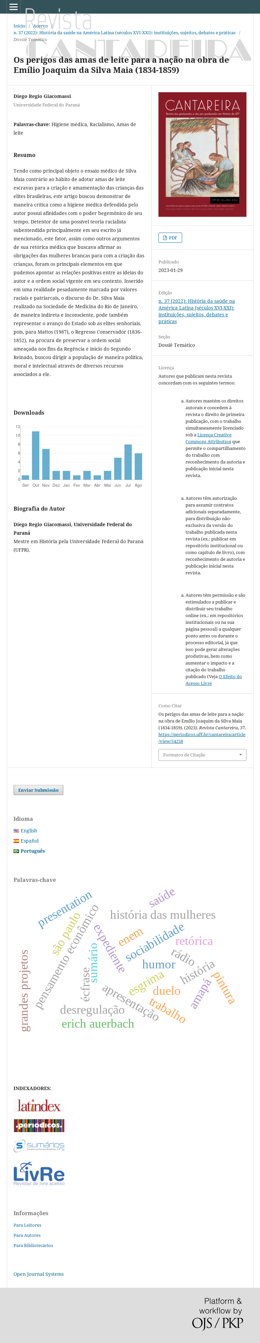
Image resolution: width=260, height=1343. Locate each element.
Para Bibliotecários (33, 1245)
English (29, 830)
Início (19, 26)
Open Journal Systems (39, 1274)
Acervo (40, 26)
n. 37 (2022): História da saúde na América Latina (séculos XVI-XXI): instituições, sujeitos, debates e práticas (125, 32)
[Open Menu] (13, 7)
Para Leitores (27, 1225)
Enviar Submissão (38, 790)
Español (30, 840)
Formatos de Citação (184, 755)
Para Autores (27, 1235)
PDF (172, 238)
